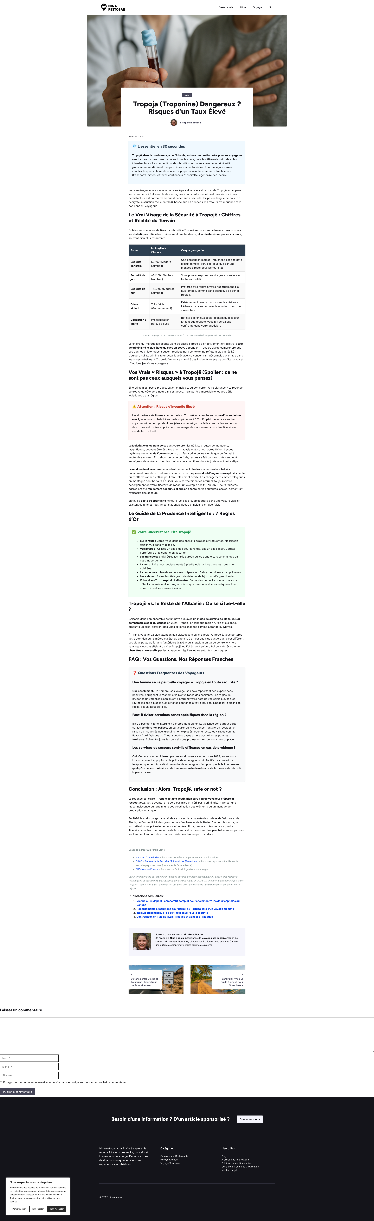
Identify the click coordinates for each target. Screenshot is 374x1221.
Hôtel (243, 7)
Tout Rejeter (38, 1209)
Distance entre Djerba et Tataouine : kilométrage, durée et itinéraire (144, 982)
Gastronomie (226, 7)
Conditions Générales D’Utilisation (240, 1166)
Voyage (257, 7)
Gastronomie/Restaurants (174, 1156)
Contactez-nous (250, 1119)
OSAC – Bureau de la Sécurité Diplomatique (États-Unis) (167, 861)
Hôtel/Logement (169, 1159)
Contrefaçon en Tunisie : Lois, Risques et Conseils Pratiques (174, 916)
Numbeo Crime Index (147, 857)
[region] (38, 1196)
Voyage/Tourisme (170, 1163)
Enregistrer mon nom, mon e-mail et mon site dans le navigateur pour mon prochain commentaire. (64, 1082)
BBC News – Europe (147, 869)
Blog (223, 1156)
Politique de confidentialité (236, 1163)
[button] (270, 7)
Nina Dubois (195, 122)
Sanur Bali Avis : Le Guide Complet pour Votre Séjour (232, 982)
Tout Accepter (57, 1209)
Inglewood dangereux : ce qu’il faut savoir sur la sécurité (172, 912)
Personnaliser (19, 1209)
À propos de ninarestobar (235, 1159)
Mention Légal (229, 1170)
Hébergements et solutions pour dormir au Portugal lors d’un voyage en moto (185, 908)
